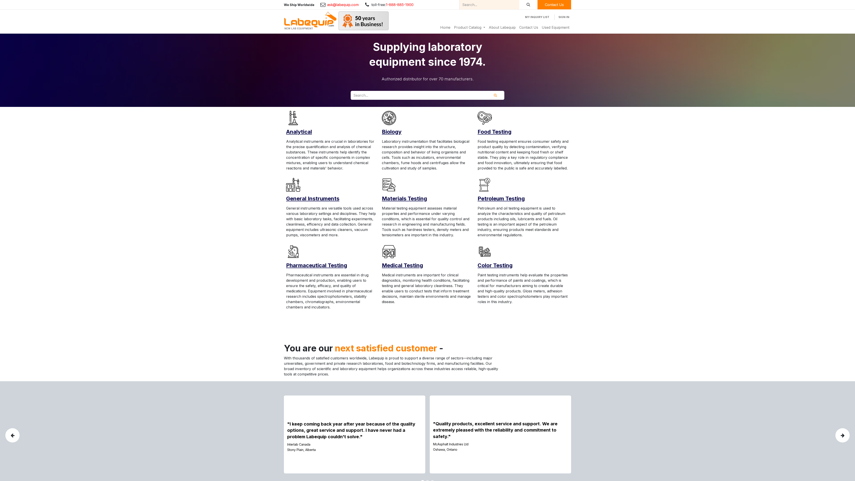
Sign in (563, 17)
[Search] (528, 4)
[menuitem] (445, 27)
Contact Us (554, 4)
